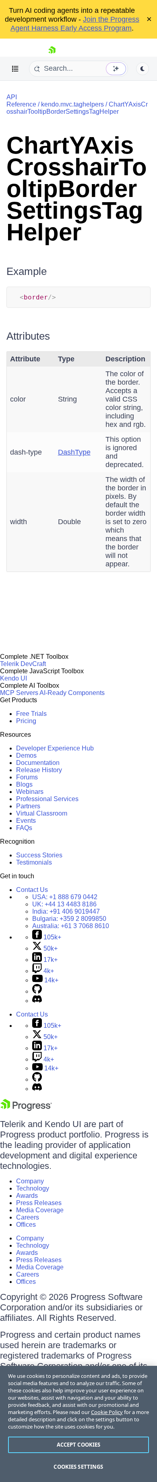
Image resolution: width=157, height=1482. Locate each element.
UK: (64, 904)
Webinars (29, 791)
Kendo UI (13, 678)
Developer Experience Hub (55, 748)
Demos (26, 755)
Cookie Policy (107, 1412)
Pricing (26, 720)
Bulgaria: (69, 918)
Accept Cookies (79, 1444)
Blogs (24, 784)
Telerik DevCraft (23, 663)
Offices (26, 1224)
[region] (78, 1424)
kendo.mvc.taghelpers (72, 104)
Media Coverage (40, 1210)
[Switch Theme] (142, 68)
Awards (27, 1195)
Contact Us (32, 889)
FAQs (24, 827)
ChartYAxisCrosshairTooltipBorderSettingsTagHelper (77, 108)
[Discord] (37, 1000)
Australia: (70, 925)
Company (30, 1181)
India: (66, 911)
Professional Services (47, 798)
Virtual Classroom (41, 813)
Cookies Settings (78, 1466)
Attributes (28, 336)
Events (26, 820)
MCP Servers (19, 692)
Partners (28, 806)
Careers (27, 1217)
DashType (74, 452)
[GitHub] (37, 991)
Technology (32, 1188)
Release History (39, 770)
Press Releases (39, 1202)
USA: (64, 897)
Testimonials (34, 862)
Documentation (38, 762)
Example (26, 271)
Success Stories (39, 855)
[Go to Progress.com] (26, 1108)
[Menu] (15, 68)
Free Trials (31, 713)
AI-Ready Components (72, 692)
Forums (27, 777)
